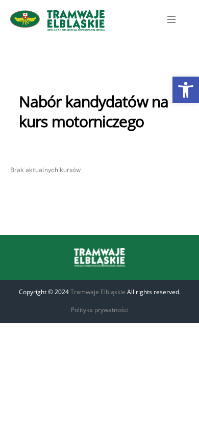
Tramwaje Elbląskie (98, 292)
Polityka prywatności (100, 309)
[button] (185, 90)
